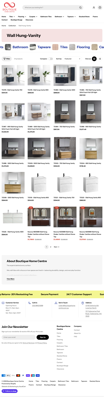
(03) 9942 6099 (37, 306)
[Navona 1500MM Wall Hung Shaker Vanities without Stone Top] (65, 217)
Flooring (44, 381)
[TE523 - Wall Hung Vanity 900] (91, 182)
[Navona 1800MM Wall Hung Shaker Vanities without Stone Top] (39, 217)
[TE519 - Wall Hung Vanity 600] (39, 182)
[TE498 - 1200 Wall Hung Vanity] (13, 148)
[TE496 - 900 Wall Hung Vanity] (91, 111)
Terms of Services (28, 343)
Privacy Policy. (42, 343)
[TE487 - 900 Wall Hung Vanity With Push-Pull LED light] (13, 111)
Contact (39, 385)
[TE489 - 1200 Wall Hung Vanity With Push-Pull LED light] (39, 111)
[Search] (80, 7)
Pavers (31, 385)
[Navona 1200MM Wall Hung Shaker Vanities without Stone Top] (91, 217)
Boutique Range (50, 385)
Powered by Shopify (9, 384)
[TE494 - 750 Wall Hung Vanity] (65, 111)
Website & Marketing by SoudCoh (14, 386)
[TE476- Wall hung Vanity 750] (13, 75)
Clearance (62, 385)
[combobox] (52, 7)
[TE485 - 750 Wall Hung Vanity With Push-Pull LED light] (91, 75)
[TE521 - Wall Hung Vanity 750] (65, 182)
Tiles (37, 381)
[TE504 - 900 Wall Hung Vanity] (91, 148)
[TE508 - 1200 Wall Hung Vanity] (13, 182)
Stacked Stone (95, 381)
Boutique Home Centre (15, 381)
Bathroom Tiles (63, 381)
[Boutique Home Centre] (24, 47)
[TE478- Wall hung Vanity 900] (39, 75)
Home (4, 26)
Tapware (84, 381)
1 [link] (46, 247)
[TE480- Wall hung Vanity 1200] (65, 75)
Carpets (53, 381)
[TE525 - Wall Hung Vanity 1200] (13, 217)
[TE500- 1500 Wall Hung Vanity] (39, 148)
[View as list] (100, 58)
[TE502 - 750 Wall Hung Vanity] (65, 148)
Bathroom (75, 381)
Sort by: (59, 59)
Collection (12, 26)
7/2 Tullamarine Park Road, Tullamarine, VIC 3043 (94, 313)
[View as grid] (94, 58)
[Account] (94, 7)
